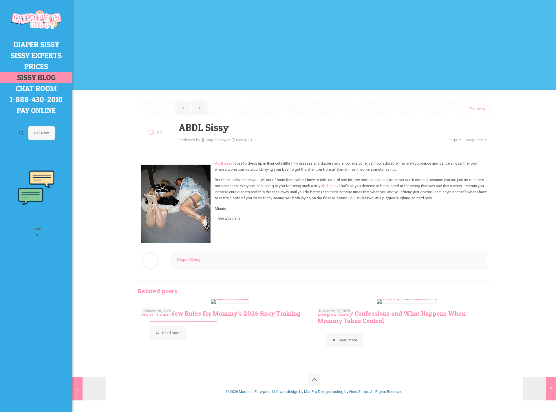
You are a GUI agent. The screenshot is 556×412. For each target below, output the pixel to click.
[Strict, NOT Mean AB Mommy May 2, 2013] (89, 388)
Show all (479, 108)
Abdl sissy (224, 163)
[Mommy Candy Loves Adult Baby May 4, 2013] (539, 388)
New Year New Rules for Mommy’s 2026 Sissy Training (220, 313)
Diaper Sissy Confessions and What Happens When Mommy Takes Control (392, 317)
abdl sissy (329, 186)
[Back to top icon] (314, 380)
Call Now (41, 133)
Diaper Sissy (216, 140)
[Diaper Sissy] (36, 19)
